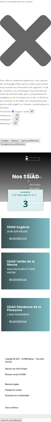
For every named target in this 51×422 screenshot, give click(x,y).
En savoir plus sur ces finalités (13, 137)
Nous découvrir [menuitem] (34, 195)
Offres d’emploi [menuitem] (34, 202)
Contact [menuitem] (31, 206)
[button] (25, 41)
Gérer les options (8, 127)
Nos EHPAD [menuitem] (35, 184)
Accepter (5, 140)
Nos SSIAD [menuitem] (34, 188)
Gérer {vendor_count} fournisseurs (15, 133)
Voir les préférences (30, 140)
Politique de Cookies (9, 147)
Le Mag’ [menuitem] (31, 199)
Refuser (14, 140)
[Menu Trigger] (27, 156)
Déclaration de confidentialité (13, 150)
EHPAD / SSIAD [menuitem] (34, 179)
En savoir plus (18, 238)
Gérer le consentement (11, 420)
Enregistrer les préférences (13, 144)
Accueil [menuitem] (30, 173)
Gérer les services (8, 130)
